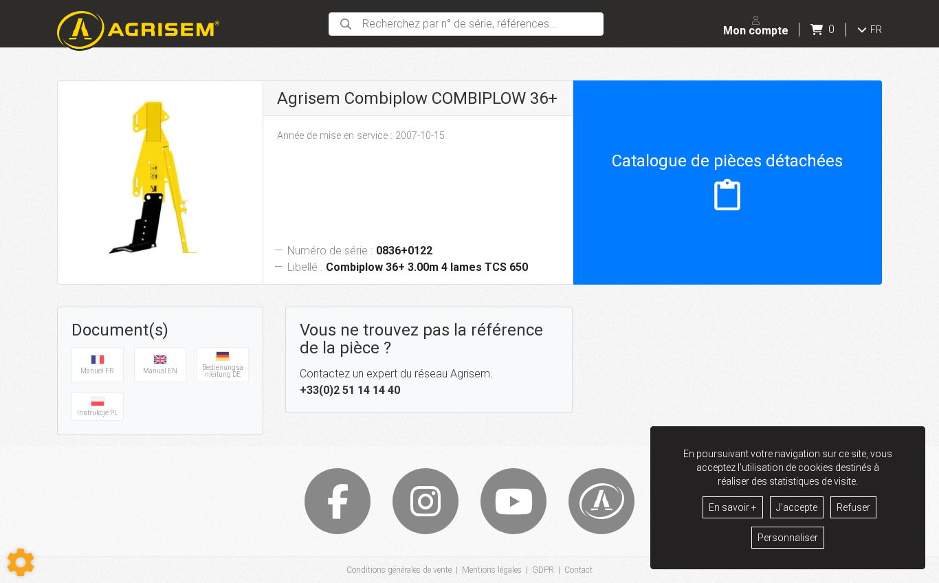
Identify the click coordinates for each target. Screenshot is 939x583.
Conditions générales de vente (399, 570)
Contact (578, 570)
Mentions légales (492, 570)
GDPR (543, 570)
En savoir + (733, 507)
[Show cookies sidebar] (20, 562)
